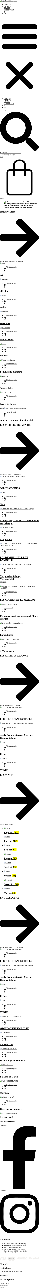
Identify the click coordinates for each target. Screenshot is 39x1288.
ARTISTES (8, 6)
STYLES (7, 8)
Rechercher (3, 111)
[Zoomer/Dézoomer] (1, 1285)
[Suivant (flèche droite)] (3, 1287)
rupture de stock (11, 412)
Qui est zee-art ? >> (8, 1117)
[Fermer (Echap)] (7, 1285)
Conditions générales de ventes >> (11, 1271)
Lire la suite (9, 608)
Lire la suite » (4, 1283)
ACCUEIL (7, 4)
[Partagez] (5, 1285)
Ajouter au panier (11, 267)
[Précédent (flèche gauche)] (1, 1287)
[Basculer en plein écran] (3, 1285)
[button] (19, 56)
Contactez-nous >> (7, 1121)
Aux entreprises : (7, 1279)
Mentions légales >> (6, 1268)
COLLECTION (9, 10)
